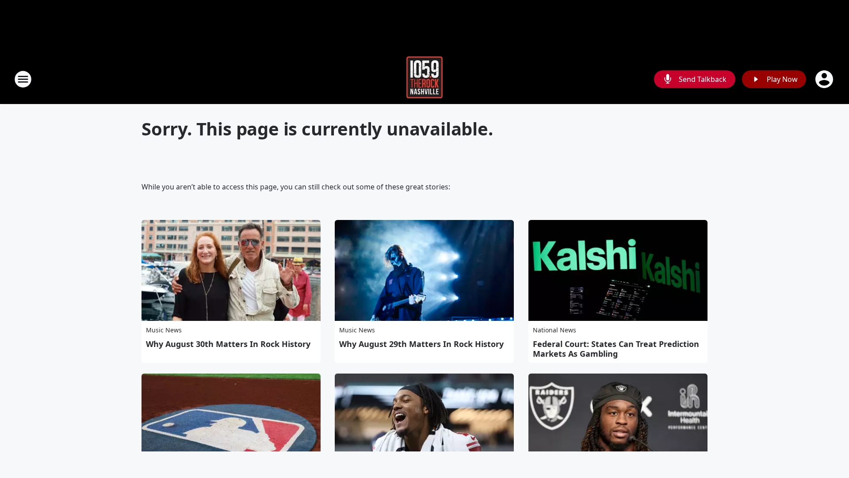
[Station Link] (424, 79)
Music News (164, 330)
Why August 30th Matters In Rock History (228, 344)
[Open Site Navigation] (23, 79)
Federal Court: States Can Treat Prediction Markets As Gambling (616, 348)
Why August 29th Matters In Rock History (421, 344)
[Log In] (825, 79)
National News (554, 330)
